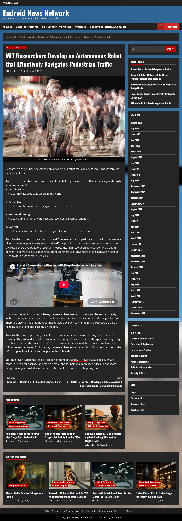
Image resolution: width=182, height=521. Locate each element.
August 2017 (136, 209)
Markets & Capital (139, 355)
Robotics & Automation (16, 48)
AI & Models (136, 332)
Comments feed (138, 404)
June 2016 (135, 278)
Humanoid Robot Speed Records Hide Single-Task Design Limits (22, 435)
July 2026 (135, 128)
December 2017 (138, 186)
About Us (7, 26)
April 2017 (135, 232)
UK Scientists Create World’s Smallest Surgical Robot (33, 380)
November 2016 (138, 261)
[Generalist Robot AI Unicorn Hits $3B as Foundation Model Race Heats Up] (69, 475)
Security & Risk (138, 373)
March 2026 (136, 151)
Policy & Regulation (17, 422)
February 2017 (137, 244)
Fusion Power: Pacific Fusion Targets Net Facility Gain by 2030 (62, 435)
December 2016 (138, 255)
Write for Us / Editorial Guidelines (108, 26)
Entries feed (136, 398)
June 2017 (135, 220)
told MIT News (79, 359)
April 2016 (135, 290)
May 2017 (135, 226)
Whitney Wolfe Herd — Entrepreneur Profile (151, 103)
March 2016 (136, 296)
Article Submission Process (56, 26)
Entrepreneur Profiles (141, 350)
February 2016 (137, 301)
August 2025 (136, 157)
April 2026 (135, 145)
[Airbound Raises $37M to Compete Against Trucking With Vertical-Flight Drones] (103, 417)
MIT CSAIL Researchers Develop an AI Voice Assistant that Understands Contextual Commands (94, 382)
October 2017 (137, 197)
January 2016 (137, 307)
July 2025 (135, 163)
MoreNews (101, 517)
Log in (133, 392)
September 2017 (138, 203)
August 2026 (136, 122)
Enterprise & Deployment (59, 422)
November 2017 (138, 192)
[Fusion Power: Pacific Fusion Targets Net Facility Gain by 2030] (63, 417)
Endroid (11, 441)
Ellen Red (12, 71)
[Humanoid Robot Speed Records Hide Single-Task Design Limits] (24, 417)
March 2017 (136, 238)
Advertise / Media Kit (27, 26)
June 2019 (135, 174)
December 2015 (138, 313)
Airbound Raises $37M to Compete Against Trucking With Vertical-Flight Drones (103, 437)
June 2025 (135, 169)
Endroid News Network (36, 12)
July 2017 (135, 215)
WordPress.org (137, 410)
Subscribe (80, 26)
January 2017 (136, 249)
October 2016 (137, 267)
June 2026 (135, 134)
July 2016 (135, 273)
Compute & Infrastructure (143, 338)
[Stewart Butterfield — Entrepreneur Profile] (26, 475)
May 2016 (135, 284)
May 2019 (135, 180)
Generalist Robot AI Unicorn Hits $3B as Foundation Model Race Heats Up (149, 76)
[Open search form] (154, 26)
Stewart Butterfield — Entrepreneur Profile (151, 69)
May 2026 (135, 140)
